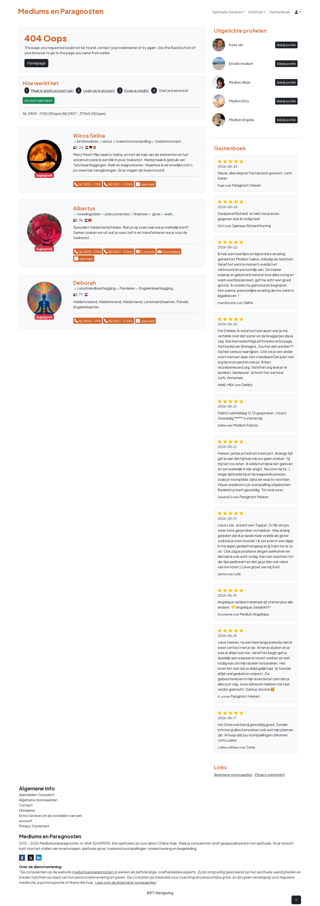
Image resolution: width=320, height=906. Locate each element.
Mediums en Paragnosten (60, 11)
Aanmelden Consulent (36, 794)
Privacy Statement (34, 826)
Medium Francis (245, 425)
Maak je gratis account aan (52, 90)
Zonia (250, 747)
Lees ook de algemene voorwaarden (125, 882)
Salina (248, 302)
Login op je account (99, 90)
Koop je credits (136, 90)
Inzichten (255, 12)
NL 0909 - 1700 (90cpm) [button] (42, 113)
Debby (247, 384)
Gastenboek (279, 12)
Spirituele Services (227, 12)
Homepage (36, 63)
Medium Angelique (254, 614)
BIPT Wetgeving (160, 893)
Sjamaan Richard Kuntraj (251, 225)
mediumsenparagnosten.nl (94, 872)
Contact (26, 805)
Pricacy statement (270, 774)
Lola (237, 574)
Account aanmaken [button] (38, 100)
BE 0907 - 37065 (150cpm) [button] (84, 113)
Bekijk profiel (286, 45)
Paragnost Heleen (246, 185)
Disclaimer (27, 810)
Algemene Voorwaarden (38, 800)
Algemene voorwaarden (233, 774)
